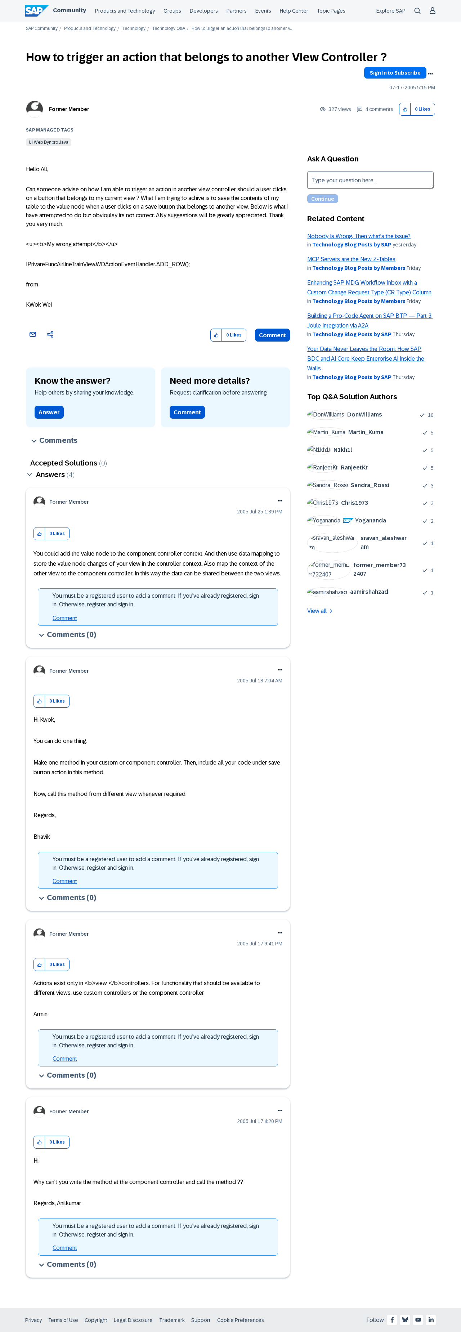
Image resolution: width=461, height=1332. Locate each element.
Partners (237, 11)
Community (69, 10)
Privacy (33, 1320)
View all (317, 611)
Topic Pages (331, 11)
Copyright (96, 1320)
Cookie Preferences (240, 1320)
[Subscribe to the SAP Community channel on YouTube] (418, 1320)
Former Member (69, 109)
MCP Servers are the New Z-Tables (351, 259)
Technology (134, 28)
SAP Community (42, 28)
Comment (272, 335)
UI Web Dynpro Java (48, 142)
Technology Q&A (168, 28)
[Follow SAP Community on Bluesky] (405, 1320)
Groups (172, 11)
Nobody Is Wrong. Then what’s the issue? (359, 236)
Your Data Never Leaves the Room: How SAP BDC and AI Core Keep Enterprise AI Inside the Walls (365, 359)
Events (263, 11)
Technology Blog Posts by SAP (351, 245)
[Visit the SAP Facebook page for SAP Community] (392, 1320)
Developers (204, 11)
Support (201, 1320)
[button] (405, 109)
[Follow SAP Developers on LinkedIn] (431, 1320)
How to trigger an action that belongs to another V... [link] (242, 28)
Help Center (294, 11)
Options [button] (430, 74)
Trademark (172, 1320)
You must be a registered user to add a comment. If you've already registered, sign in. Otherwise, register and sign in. (156, 600)
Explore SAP (391, 11)
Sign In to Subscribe (395, 73)
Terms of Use (63, 1320)
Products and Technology (125, 11)
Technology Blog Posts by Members (359, 268)
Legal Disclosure (133, 1320)
